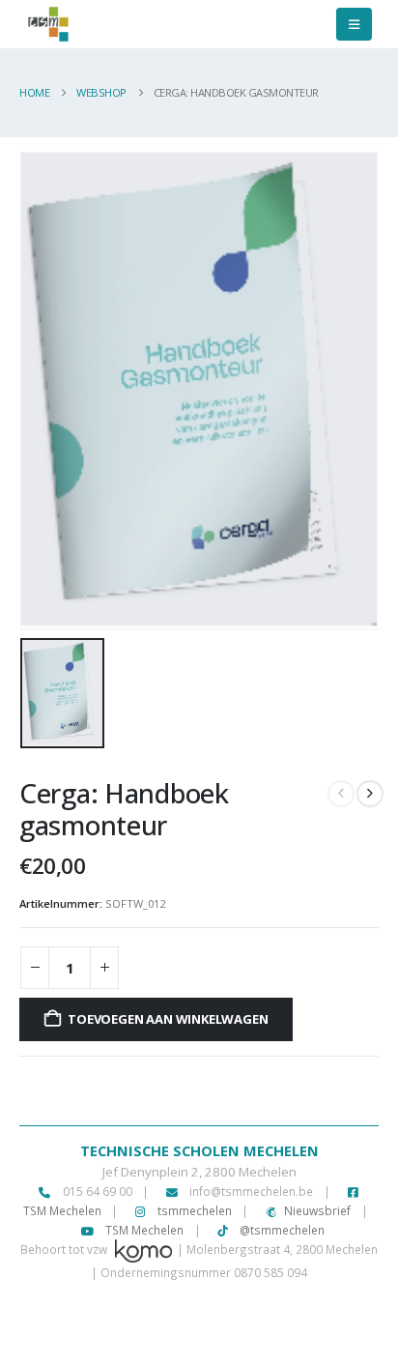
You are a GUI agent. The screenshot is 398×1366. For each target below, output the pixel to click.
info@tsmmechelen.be (251, 1191)
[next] (370, 793)
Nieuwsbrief (317, 1210)
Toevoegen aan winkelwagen (168, 1019)
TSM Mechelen (143, 1229)
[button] (354, 24)
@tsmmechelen (281, 1229)
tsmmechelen (193, 1210)
